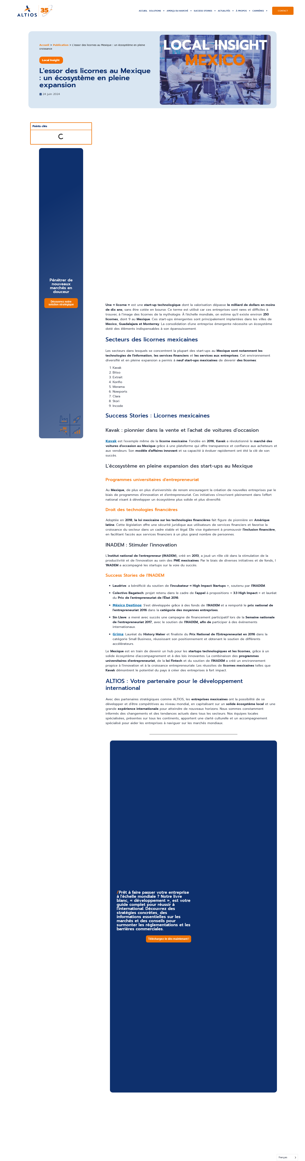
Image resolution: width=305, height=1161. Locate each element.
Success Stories (203, 10)
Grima (118, 634)
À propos (241, 10)
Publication (60, 44)
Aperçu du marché (177, 10)
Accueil (143, 10)
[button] (168, 938)
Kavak (111, 441)
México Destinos (127, 605)
